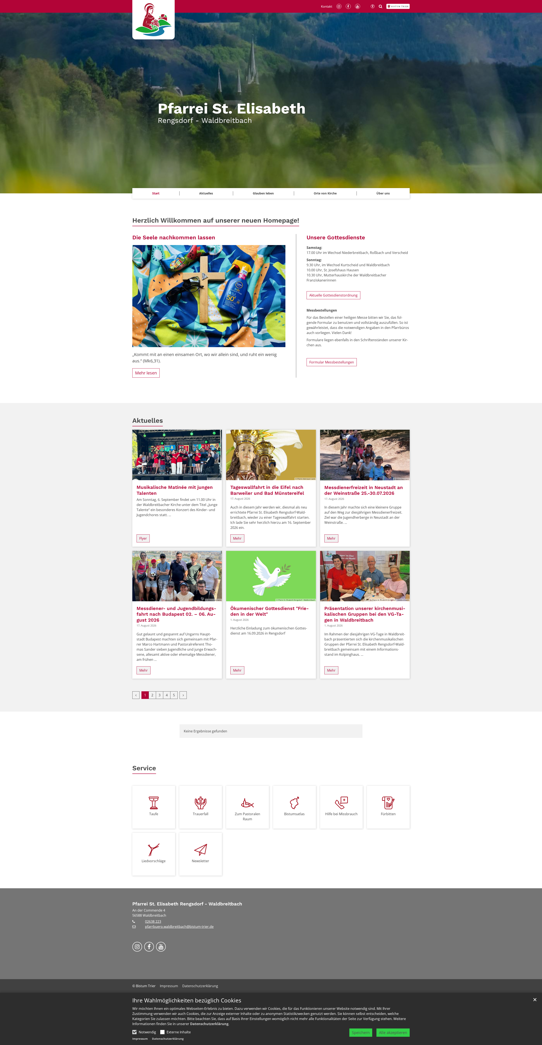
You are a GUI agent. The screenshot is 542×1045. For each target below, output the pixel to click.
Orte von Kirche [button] (325, 193)
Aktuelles (147, 420)
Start (155, 193)
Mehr (237, 538)
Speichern (361, 1032)
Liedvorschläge (154, 861)
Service (144, 768)
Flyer (143, 538)
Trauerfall (200, 814)
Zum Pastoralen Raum (247, 816)
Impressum (140, 1039)
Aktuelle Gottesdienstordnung (333, 295)
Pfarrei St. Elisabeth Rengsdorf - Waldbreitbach (187, 903)
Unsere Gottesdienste (336, 237)
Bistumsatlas (294, 814)
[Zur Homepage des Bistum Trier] (398, 6)
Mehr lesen (146, 373)
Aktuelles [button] (206, 193)
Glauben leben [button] (263, 193)
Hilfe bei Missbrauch (341, 814)
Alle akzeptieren (393, 1032)
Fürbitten (388, 814)
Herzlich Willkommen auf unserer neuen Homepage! (215, 220)
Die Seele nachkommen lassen (173, 237)
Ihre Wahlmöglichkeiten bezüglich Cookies (186, 1000)
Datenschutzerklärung (209, 1023)
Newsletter (200, 861)
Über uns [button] (383, 193)
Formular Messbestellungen (331, 362)
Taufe (153, 814)
